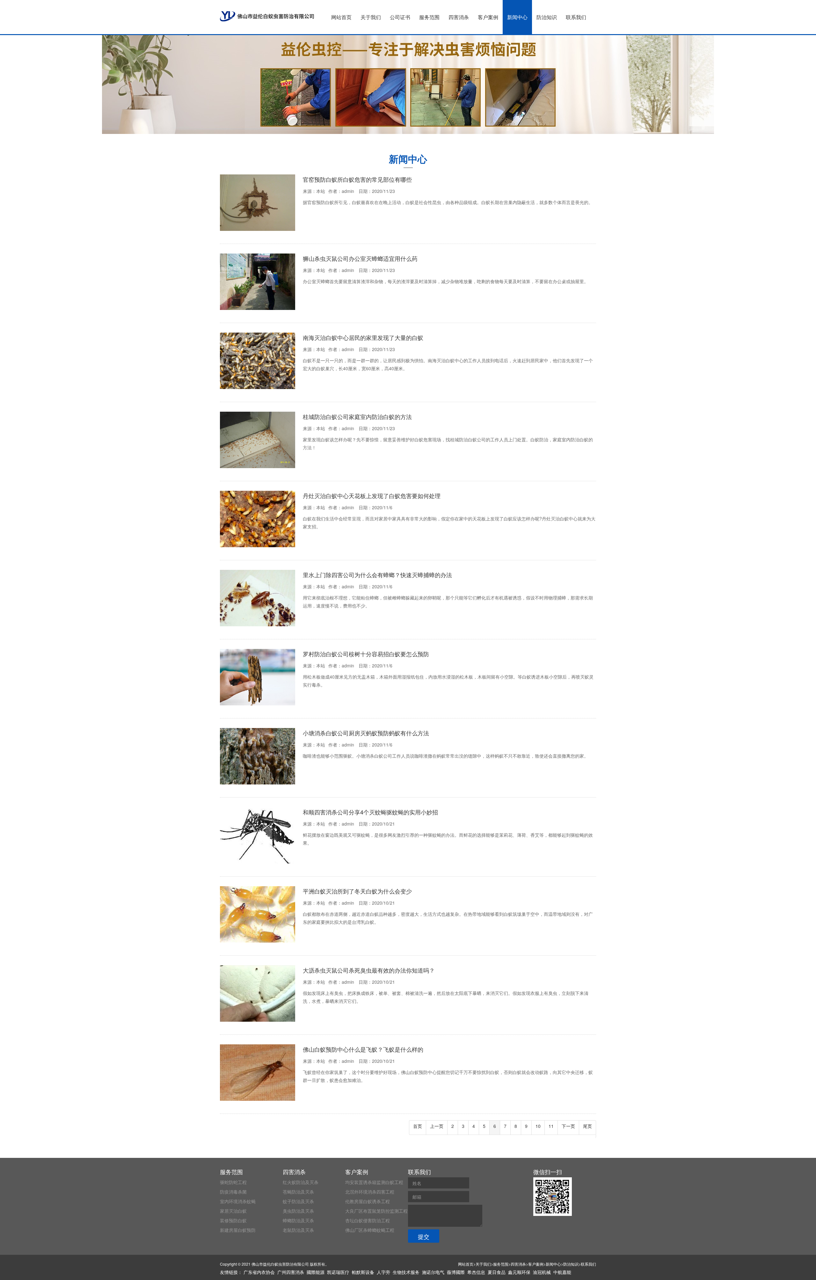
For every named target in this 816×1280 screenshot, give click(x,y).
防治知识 (546, 17)
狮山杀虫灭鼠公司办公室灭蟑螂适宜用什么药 (360, 258)
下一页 (568, 1126)
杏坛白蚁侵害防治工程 (367, 1220)
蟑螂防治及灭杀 (298, 1220)
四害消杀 (458, 17)
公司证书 (400, 17)
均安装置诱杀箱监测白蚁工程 (374, 1182)
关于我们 (371, 17)
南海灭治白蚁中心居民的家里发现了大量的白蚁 (363, 337)
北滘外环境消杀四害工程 (369, 1191)
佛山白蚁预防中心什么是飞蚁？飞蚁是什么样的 (363, 1049)
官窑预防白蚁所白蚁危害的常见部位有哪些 (357, 179)
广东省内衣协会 (259, 1272)
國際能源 (315, 1272)
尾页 (587, 1126)
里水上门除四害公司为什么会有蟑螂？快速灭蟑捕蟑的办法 (377, 574)
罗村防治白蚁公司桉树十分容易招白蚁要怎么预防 (366, 654)
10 (538, 1126)
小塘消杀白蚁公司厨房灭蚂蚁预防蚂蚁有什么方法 (366, 733)
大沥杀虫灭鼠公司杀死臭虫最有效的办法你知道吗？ (369, 970)
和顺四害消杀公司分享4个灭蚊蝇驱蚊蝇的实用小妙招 (370, 812)
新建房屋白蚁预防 (238, 1230)
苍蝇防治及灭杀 (298, 1191)
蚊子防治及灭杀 (298, 1201)
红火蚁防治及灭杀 (300, 1182)
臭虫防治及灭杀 (298, 1211)
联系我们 (576, 17)
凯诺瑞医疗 (338, 1272)
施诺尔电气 (433, 1272)
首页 (417, 1126)
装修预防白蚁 (233, 1220)
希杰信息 (476, 1272)
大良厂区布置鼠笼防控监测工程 (376, 1211)
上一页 (436, 1126)
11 (551, 1126)
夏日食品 (497, 1272)
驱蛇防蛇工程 (233, 1182)
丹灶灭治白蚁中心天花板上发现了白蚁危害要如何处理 (372, 495)
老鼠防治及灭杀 (298, 1230)
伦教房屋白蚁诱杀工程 (367, 1201)
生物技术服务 (406, 1272)
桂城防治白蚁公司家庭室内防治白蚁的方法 (357, 416)
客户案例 (488, 17)
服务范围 (429, 17)
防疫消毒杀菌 (233, 1191)
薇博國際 (456, 1272)
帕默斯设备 (363, 1272)
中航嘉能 (562, 1272)
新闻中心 (517, 17)
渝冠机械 (542, 1272)
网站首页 (341, 17)
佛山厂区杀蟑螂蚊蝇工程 (369, 1230)
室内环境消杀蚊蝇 (238, 1201)
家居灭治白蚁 (233, 1211)
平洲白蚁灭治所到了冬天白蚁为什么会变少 (357, 891)
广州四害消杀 (290, 1272)
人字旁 (383, 1272)
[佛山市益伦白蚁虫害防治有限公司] (267, 16)
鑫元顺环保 (519, 1272)
